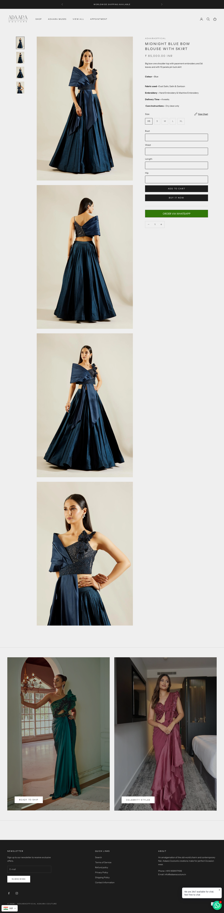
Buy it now (176, 197)
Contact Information (104, 882)
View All (78, 19)
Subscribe (19, 879)
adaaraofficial (155, 38)
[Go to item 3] (20, 72)
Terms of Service (103, 862)
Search (98, 857)
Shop (39, 19)
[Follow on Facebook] (8, 893)
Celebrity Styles (138, 800)
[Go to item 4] (20, 87)
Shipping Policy (102, 877)
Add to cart (176, 188)
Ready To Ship (28, 799)
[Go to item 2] (20, 58)
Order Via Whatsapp (176, 213)
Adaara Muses (57, 19)
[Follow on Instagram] (16, 893)
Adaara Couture (47, 904)
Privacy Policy (101, 872)
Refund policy (101, 867)
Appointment (99, 19)
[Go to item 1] (20, 43)
